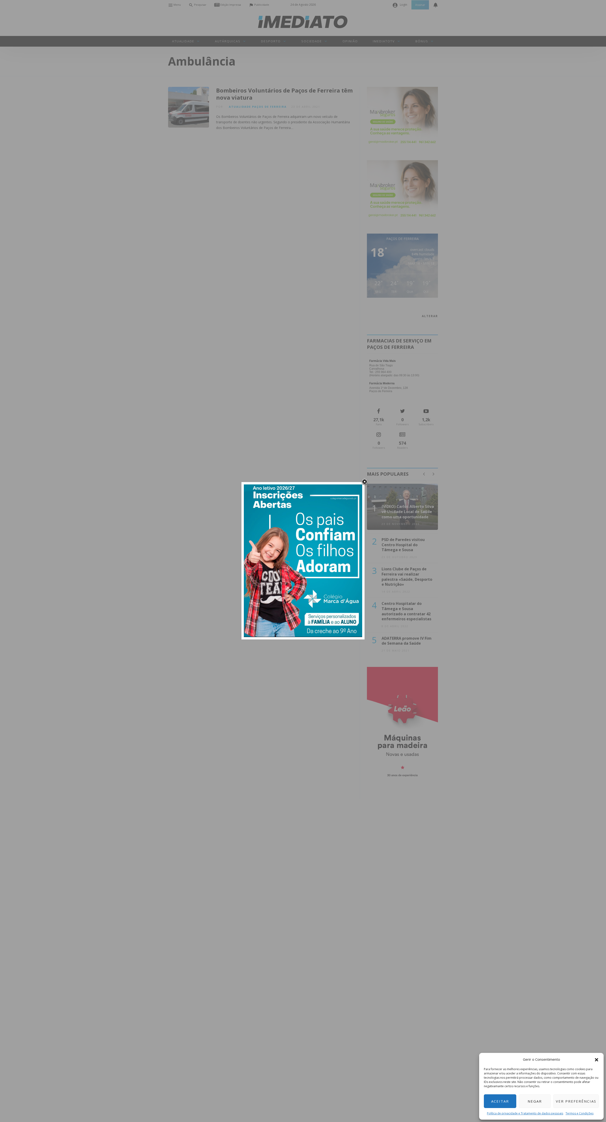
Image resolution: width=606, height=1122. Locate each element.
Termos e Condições (579, 1113)
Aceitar (500, 1101)
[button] (596, 1059)
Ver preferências (576, 1101)
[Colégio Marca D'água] (303, 560)
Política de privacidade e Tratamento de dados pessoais (525, 1113)
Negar (535, 1101)
